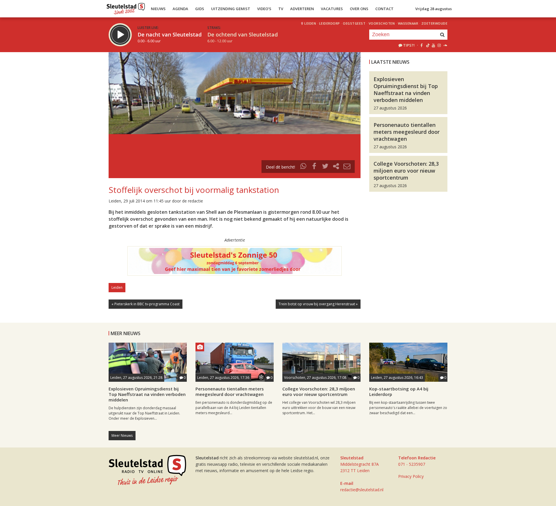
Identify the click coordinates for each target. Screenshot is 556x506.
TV (280, 8)
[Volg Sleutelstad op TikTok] (427, 45)
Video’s (264, 8)
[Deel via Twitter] (325, 167)
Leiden (310, 23)
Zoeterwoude (434, 23)
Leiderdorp (329, 23)
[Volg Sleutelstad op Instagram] (439, 45)
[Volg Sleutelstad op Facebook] (421, 45)
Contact (384, 8)
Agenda (180, 8)
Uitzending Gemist (230, 8)
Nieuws (158, 8)
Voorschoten (382, 23)
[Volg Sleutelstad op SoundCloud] (445, 45)
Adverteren (302, 8)
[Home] (126, 7)
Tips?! (409, 45)
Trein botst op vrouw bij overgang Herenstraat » (318, 304)
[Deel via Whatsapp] (303, 167)
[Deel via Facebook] (314, 167)
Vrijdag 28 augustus (433, 8)
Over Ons (359, 8)
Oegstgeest (354, 23)
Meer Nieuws (122, 435)
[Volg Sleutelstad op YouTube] (433, 45)
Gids (199, 8)
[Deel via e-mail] (347, 167)
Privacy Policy (411, 476)
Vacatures (332, 8)
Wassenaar (408, 23)
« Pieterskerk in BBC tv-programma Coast (145, 304)
